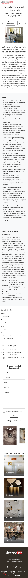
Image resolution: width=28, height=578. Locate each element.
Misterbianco (13, 335)
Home (6, 13)
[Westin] (25, 23)
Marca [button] (3, 313)
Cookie (10, 573)
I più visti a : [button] (4, 333)
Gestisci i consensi (19, 573)
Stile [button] (2, 326)
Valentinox (14, 16)
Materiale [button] (4, 319)
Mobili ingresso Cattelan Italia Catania (11, 349)
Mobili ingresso (17, 15)
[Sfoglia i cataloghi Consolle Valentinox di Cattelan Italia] (20, 23)
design (4, 329)
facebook (11, 567)
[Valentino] (3, 23)
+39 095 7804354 (15, 564)
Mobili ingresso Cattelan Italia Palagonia (12, 354)
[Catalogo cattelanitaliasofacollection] (10, 435)
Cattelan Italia (6, 316)
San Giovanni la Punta (8, 338)
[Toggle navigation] (25, 2)
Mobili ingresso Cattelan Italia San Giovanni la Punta (13, 358)
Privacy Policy (19, 411)
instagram (20, 567)
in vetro (5, 322)
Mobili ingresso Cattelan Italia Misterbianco (12, 352)
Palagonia (22, 335)
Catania (5, 335)
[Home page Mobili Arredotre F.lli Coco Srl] (7, 2)
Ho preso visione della (14, 411)
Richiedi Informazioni (10, 23)
